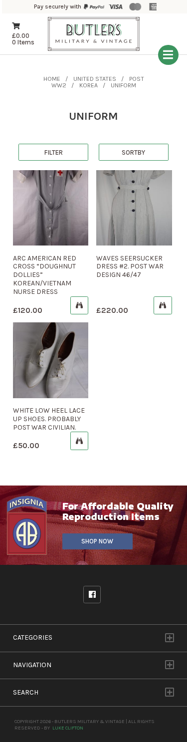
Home (51, 78)
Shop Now (97, 541)
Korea (88, 85)
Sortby (133, 152)
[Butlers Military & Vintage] (94, 50)
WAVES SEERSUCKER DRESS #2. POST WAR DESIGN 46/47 (130, 266)
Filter (53, 152)
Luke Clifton (67, 728)
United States (94, 78)
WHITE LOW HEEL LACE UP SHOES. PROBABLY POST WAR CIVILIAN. (49, 419)
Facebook (92, 594)
